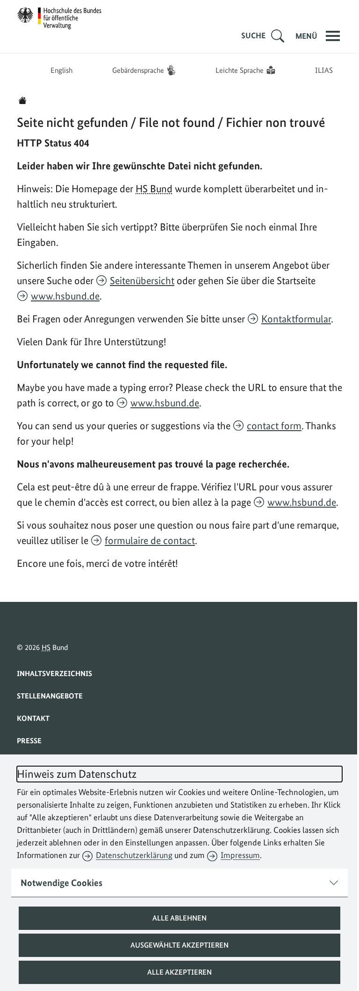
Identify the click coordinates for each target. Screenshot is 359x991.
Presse (29, 740)
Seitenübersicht (142, 280)
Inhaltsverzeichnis (54, 673)
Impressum (240, 855)
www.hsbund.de (65, 296)
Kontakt (33, 718)
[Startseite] (22, 100)
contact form (274, 425)
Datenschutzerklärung (134, 855)
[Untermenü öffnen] (274, 36)
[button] (176, 918)
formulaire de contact (150, 540)
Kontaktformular (296, 319)
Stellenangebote (50, 695)
